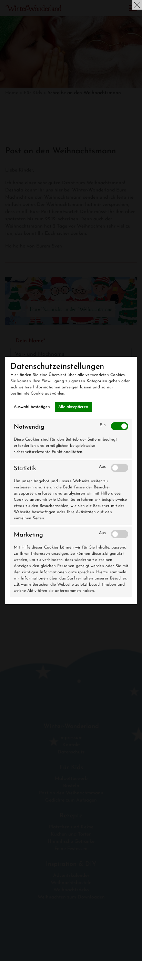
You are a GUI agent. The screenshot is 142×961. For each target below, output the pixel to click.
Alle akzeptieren (73, 407)
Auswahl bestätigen (32, 407)
